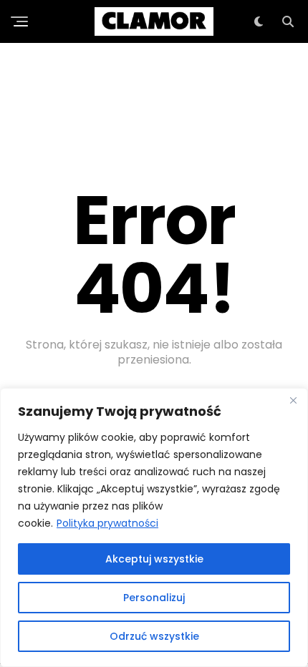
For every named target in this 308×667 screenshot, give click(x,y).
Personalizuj (154, 597)
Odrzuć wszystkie (154, 636)
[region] (154, 527)
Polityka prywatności (107, 523)
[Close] (293, 400)
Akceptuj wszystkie (154, 559)
